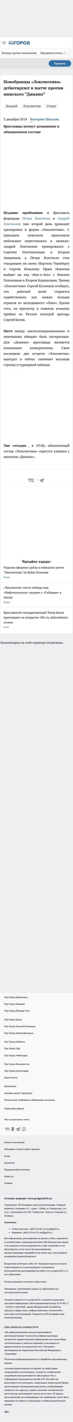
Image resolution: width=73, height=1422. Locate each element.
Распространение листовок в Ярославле (25, 1281)
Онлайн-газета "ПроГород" (18, 1093)
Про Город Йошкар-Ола (16, 1010)
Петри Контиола (36, 218)
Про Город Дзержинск (16, 997)
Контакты (9, 1162)
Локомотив (32, 106)
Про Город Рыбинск (14, 1041)
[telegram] (43, 480)
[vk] (31, 480)
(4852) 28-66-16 (37, 1228)
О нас (7, 1156)
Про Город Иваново (14, 1004)
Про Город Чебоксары (15, 1055)
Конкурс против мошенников (19, 53)
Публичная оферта (14, 1108)
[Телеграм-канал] (18, 1129)
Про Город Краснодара (16, 1070)
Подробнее (10, 1353)
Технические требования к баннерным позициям (29, 1099)
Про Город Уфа (12, 1048)
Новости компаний (14, 1142)
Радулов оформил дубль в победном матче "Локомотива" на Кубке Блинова (34, 572)
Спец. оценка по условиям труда (21, 1326)
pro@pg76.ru (52, 1228)
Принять (60, 63)
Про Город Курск (13, 1019)
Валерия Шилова (44, 119)
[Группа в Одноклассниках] (13, 1129)
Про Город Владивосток (16, 1064)
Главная (8, 1183)
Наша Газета (10, 1077)
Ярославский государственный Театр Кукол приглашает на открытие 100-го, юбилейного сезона (36, 619)
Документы (10, 1086)
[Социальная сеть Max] (24, 1129)
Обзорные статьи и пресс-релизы (22, 1149)
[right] (69, 53)
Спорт (51, 106)
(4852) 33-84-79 (30, 1232)
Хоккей (11, 106)
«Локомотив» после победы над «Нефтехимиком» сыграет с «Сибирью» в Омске (32, 595)
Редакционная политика (17, 1169)
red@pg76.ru (45, 1232)
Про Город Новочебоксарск (18, 1033)
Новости (8, 1176)
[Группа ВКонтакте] (7, 1129)
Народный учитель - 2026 (55, 53)
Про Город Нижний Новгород (19, 1026)
